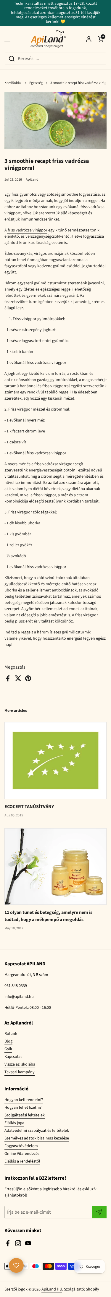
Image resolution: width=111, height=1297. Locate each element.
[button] (101, 39)
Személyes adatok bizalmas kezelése (36, 1138)
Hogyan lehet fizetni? (22, 1107)
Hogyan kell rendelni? (23, 1100)
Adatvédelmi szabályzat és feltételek (36, 1131)
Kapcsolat (13, 1057)
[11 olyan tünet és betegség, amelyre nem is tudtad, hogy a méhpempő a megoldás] (55, 866)
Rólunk (10, 1034)
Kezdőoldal (13, 82)
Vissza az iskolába (19, 1064)
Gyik (8, 1049)
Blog (8, 1041)
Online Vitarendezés (21, 1154)
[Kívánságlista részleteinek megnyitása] (16, 1265)
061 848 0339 (15, 986)
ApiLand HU (51, 1289)
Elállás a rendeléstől (22, 1161)
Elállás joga (14, 1123)
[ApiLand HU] (48, 39)
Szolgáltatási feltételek (24, 1115)
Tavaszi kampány (19, 1072)
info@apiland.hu (19, 997)
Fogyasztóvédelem (21, 1146)
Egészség (36, 82)
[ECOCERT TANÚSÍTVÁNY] (55, 760)
